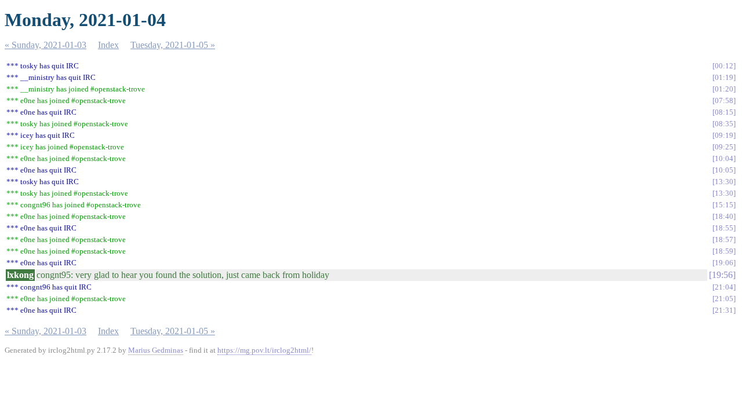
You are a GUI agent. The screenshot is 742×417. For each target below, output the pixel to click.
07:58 (724, 100)
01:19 (724, 77)
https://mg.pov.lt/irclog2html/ (264, 350)
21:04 (724, 287)
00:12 (724, 65)
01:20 (724, 89)
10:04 (724, 158)
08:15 (724, 112)
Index (108, 45)
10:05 (724, 170)
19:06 (724, 262)
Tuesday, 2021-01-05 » (172, 45)
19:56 (722, 275)
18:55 (724, 228)
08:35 (724, 123)
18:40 (724, 216)
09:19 (724, 135)
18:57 (724, 239)
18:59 (724, 251)
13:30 (724, 181)
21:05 (724, 298)
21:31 (724, 310)
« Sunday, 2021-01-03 (45, 45)
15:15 (724, 204)
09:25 (724, 146)
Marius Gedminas (155, 350)
